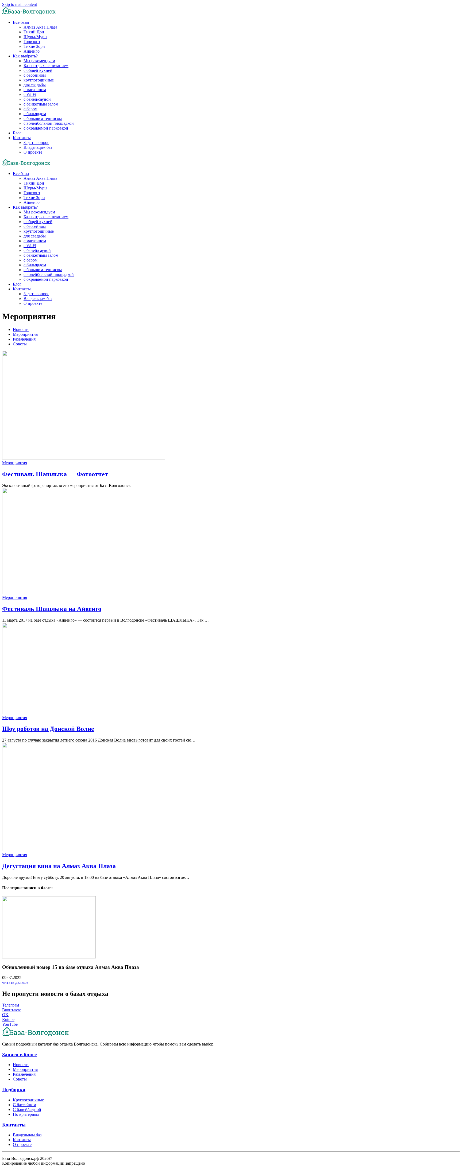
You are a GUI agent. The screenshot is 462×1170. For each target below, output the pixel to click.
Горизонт (32, 41)
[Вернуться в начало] (29, 13)
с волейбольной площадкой (49, 123)
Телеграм (10, 1005)
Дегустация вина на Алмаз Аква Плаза (59, 866)
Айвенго (32, 51)
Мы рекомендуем (39, 60)
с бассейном (35, 75)
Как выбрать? (25, 56)
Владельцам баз (38, 147)
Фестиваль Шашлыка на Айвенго (51, 608)
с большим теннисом (43, 118)
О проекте (33, 152)
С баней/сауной (27, 1109)
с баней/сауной (37, 99)
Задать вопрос (36, 142)
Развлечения (24, 339)
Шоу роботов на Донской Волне (48, 728)
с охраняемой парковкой (46, 128)
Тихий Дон (34, 32)
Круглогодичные (28, 1100)
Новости (21, 329)
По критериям (26, 1114)
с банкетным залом (41, 104)
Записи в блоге (19, 1054)
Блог (17, 133)
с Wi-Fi (30, 94)
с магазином (35, 89)
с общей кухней (38, 70)
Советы (20, 344)
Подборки (13, 1089)
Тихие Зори (34, 46)
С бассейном (24, 1104)
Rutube (8, 1019)
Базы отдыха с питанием (46, 65)
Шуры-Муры (35, 36)
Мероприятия (25, 334)
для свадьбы (35, 85)
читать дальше (15, 982)
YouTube (10, 1024)
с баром (30, 109)
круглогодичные (39, 80)
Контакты (22, 137)
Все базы (21, 22)
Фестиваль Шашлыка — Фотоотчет (55, 474)
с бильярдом (35, 113)
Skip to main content (19, 4)
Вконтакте (11, 1010)
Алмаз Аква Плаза (40, 27)
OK (5, 1014)
